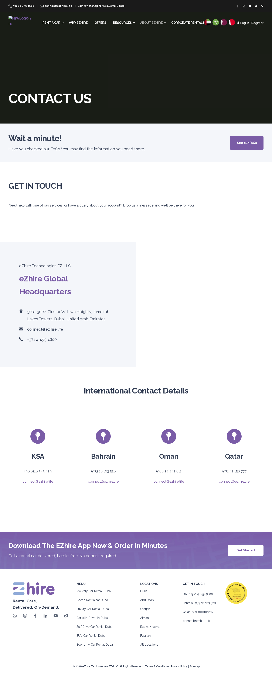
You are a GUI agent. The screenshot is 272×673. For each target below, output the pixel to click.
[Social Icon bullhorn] (256, 6)
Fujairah (145, 635)
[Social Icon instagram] (244, 6)
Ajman (144, 618)
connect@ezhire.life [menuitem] (58, 5)
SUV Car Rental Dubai (91, 635)
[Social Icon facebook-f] (239, 6)
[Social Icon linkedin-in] (45, 616)
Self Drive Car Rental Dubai (94, 626)
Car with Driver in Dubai (92, 618)
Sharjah (145, 609)
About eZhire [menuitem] (151, 22)
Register (257, 23)
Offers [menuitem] (100, 22)
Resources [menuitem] (122, 22)
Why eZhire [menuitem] (78, 22)
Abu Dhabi (147, 600)
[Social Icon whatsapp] (261, 6)
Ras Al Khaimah (150, 626)
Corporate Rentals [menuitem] (188, 22)
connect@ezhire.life (45, 329)
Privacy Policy (179, 666)
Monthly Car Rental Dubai (93, 591)
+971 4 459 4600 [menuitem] (23, 5)
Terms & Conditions (157, 666)
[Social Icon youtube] (250, 6)
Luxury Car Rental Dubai (92, 609)
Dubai (144, 591)
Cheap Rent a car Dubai (92, 600)
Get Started (246, 550)
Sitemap (195, 666)
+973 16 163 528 (205, 603)
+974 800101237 (202, 612)
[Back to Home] (20, 20)
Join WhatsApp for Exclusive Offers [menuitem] (101, 6)
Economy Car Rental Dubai (94, 644)
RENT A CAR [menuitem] (51, 22)
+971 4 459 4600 (42, 339)
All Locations (149, 644)
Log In (244, 23)
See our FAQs (247, 143)
